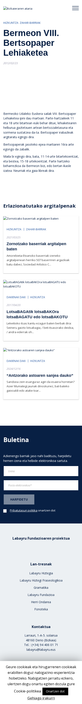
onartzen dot (32, 510)
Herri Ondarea (41, 602)
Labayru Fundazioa (41, 595)
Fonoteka (41, 609)
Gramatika (41, 587)
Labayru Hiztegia (41, 573)
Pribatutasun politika (23, 510)
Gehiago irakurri (41, 698)
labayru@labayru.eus (41, 649)
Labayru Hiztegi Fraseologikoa (41, 580)
